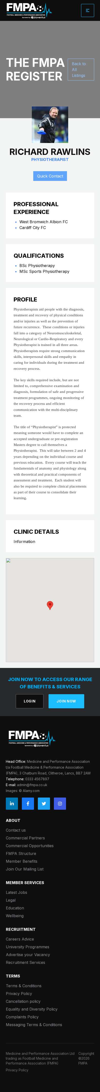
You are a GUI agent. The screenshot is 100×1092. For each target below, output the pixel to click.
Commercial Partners (25, 837)
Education (15, 908)
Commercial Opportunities (30, 845)
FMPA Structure (21, 853)
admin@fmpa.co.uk (32, 785)
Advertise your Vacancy (28, 954)
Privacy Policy (19, 993)
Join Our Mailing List (24, 869)
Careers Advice (20, 939)
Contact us (16, 830)
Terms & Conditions (24, 985)
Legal (11, 900)
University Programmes (27, 946)
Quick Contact (50, 176)
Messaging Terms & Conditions (34, 1024)
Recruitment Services (25, 962)
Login (30, 701)
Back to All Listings (79, 69)
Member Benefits (21, 861)
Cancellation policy (23, 1001)
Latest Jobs (16, 892)
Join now (66, 701)
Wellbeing (15, 915)
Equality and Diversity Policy (32, 1009)
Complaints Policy (22, 1016)
